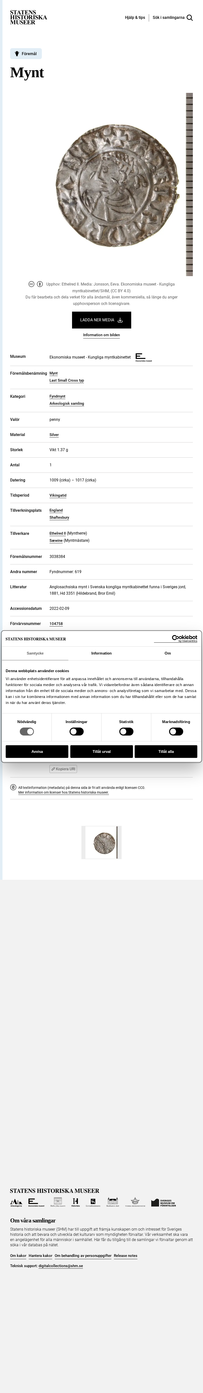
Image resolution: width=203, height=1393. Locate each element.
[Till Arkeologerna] (16, 1202)
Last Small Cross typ (67, 380)
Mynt (54, 373)
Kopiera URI (65, 769)
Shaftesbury (59, 517)
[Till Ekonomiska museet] (36, 1202)
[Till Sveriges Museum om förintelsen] (163, 1202)
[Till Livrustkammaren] (93, 1202)
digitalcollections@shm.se (61, 1266)
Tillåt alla (166, 751)
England (56, 510)
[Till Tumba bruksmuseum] (135, 1202)
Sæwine (56, 540)
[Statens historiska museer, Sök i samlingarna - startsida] (28, 17)
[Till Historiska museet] (76, 1202)
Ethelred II (58, 533)
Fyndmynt (57, 396)
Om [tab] (168, 653)
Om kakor (18, 1255)
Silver (54, 435)
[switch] (77, 731)
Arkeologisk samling (67, 403)
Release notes (125, 1255)
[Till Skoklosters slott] (112, 1202)
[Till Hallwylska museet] (58, 1202)
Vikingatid (58, 495)
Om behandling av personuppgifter (83, 1255)
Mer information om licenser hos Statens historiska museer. (63, 792)
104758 (56, 624)
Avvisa (37, 751)
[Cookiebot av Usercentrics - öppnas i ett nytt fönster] (175, 639)
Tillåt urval (102, 751)
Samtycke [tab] (35, 653)
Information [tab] (101, 653)
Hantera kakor (40, 1255)
